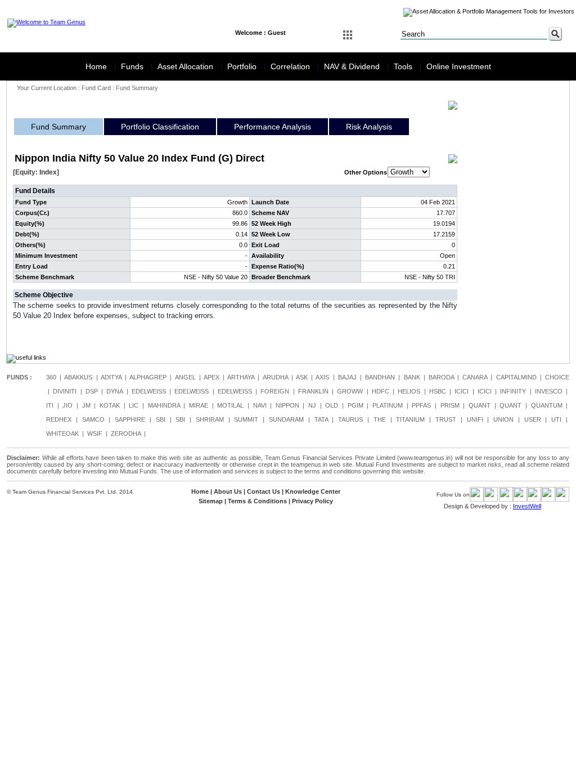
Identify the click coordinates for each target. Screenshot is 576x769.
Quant (479, 405)
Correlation (291, 66)
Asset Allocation (186, 66)
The (380, 419)
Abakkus (78, 377)
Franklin (313, 391)
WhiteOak (62, 433)
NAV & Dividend (353, 66)
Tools (404, 66)
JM (86, 405)
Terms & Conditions (257, 501)
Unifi (475, 419)
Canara (474, 377)
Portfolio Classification (160, 126)
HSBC (437, 391)
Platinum (387, 405)
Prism (450, 405)
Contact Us (263, 491)
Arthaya (240, 377)
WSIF (94, 433)
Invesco (548, 391)
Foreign (274, 391)
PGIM (355, 405)
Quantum (546, 405)
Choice (557, 377)
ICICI (461, 391)
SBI (160, 419)
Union (503, 419)
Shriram (210, 419)
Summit (246, 419)
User (532, 419)
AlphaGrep (147, 377)
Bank (412, 377)
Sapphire (130, 419)
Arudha (275, 377)
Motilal (230, 405)
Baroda (441, 377)
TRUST (445, 419)
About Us (228, 491)
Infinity (513, 391)
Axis (322, 377)
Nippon (287, 405)
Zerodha (126, 433)
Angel (185, 377)
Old (331, 405)
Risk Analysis (369, 126)
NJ (312, 405)
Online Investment (458, 66)
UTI (556, 419)
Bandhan (380, 377)
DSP (92, 391)
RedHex (58, 419)
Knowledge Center (312, 491)
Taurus (350, 419)
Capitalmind (516, 377)
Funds (133, 66)
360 (51, 377)
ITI (49, 405)
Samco (93, 419)
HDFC (380, 391)
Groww (350, 391)
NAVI (260, 405)
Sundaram (286, 419)
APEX (211, 377)
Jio (67, 405)
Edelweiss (149, 391)
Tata (321, 419)
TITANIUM (410, 419)
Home (97, 66)
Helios (409, 391)
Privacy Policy (312, 501)
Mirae (198, 405)
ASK (302, 377)
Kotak (110, 405)
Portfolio (243, 66)
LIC (133, 405)
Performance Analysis (272, 126)
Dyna (114, 391)
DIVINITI (64, 391)
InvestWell (527, 506)
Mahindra (164, 405)
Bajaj (347, 377)
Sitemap (211, 501)
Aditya (111, 377)
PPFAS (421, 405)
